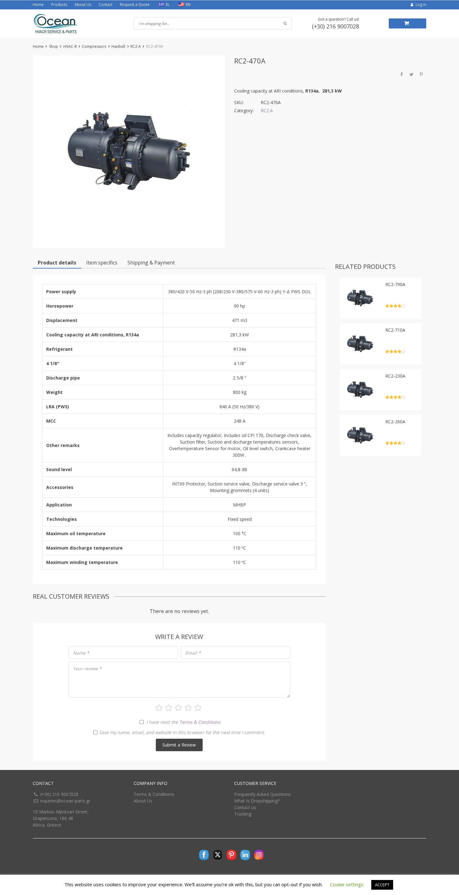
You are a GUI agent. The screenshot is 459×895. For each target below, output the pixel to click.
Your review (87, 668)
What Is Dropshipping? (256, 801)
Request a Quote (135, 4)
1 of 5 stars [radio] (159, 707)
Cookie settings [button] (346, 884)
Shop (53, 46)
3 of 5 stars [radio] (178, 707)
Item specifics (101, 262)
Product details (57, 262)
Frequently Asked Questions (262, 794)
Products (59, 4)
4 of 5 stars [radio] (188, 707)
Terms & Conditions (199, 722)
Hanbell (118, 46)
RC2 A (136, 46)
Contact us (245, 807)
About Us (83, 4)
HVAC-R (70, 46)
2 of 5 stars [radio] (168, 707)
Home (38, 4)
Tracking (242, 814)
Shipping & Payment (151, 262)
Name (81, 653)
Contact (105, 4)
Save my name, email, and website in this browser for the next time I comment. (182, 732)
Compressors (94, 46)
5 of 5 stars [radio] (198, 707)
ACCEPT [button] (382, 884)
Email (193, 653)
